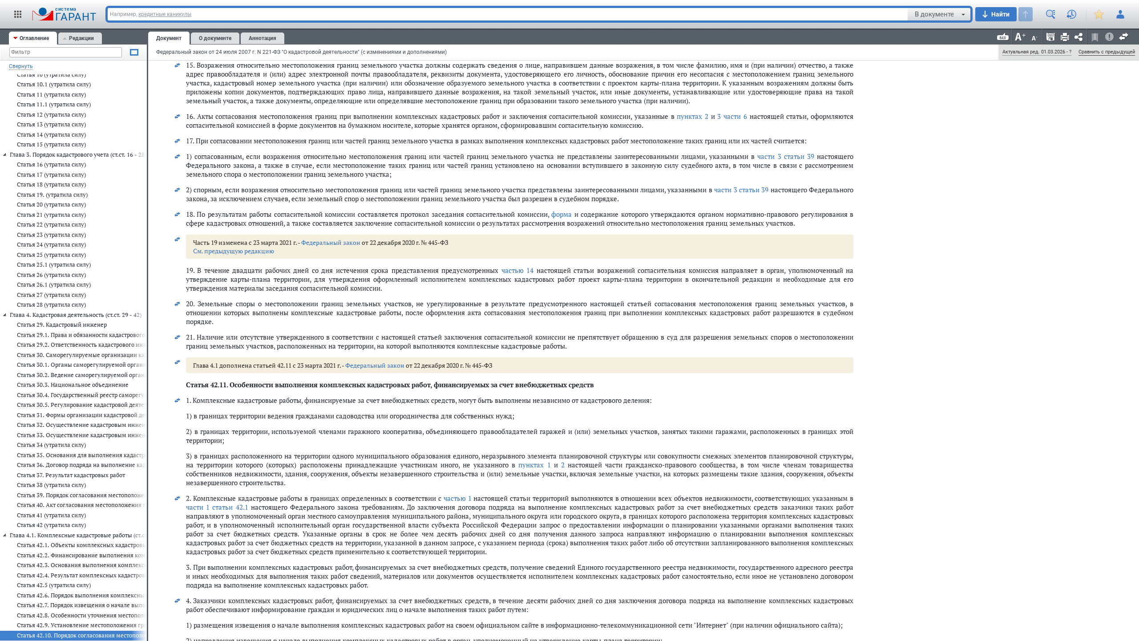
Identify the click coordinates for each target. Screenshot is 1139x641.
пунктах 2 (692, 116)
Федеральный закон (330, 242)
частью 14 (517, 270)
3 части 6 (732, 116)
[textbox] (508, 14)
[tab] (33, 38)
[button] (18, 14)
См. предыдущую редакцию (233, 251)
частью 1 (458, 498)
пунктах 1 (534, 464)
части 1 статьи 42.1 (217, 507)
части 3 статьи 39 (785, 156)
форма (561, 214)
